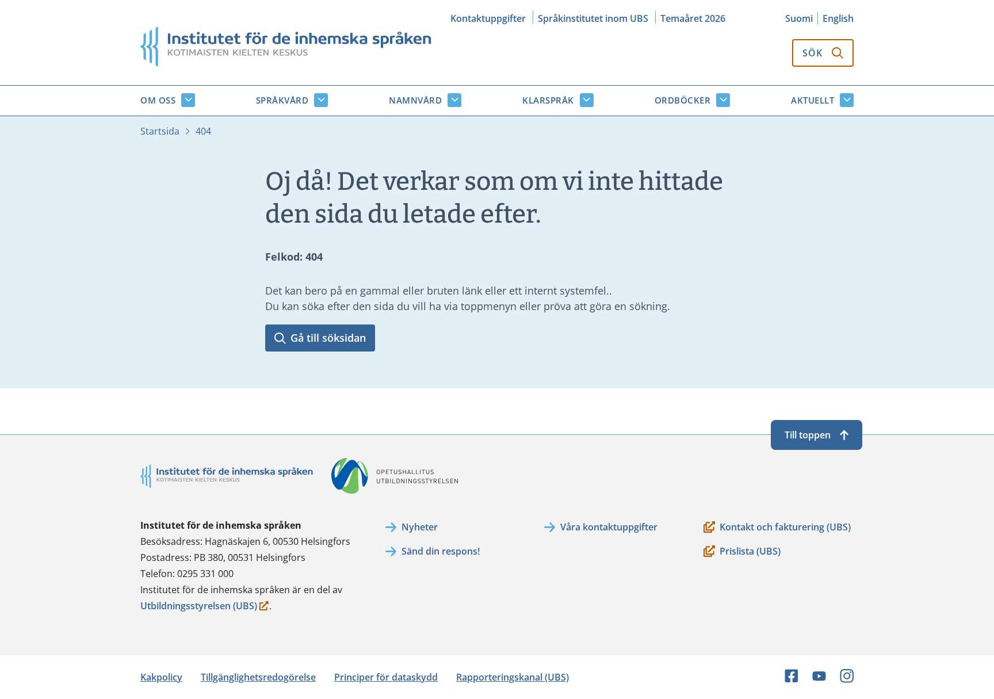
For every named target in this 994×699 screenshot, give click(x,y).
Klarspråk (548, 100)
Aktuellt (812, 100)
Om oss (157, 100)
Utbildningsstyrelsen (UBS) (198, 606)
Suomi (799, 18)
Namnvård (415, 100)
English (838, 18)
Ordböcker (683, 100)
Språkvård (282, 100)
